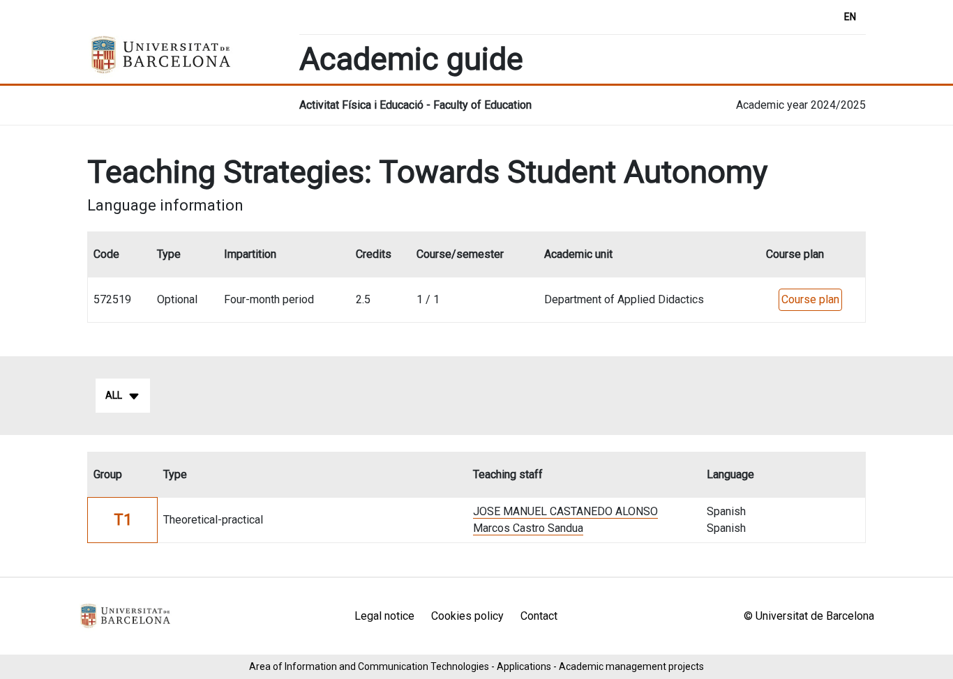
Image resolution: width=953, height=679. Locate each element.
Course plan (810, 299)
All (113, 395)
